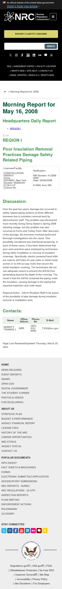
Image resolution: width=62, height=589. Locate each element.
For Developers (12, 402)
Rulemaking (9, 509)
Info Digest (9, 462)
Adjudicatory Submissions (19, 481)
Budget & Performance (17, 418)
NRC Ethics (8, 441)
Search (51, 46)
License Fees (9, 428)
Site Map (44, 574)
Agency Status (11, 446)
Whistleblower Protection (23, 570)
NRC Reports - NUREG (15, 486)
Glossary (7, 513)
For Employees (41, 583)
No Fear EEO (46, 570)
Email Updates (18, 75)
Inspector (25, 574)
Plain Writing (10, 499)
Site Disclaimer (23, 583)
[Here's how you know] (31, 4)
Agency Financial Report (18, 423)
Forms (5, 472)
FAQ (9, 66)
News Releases (11, 369)
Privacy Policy (39, 579)
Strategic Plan (11, 414)
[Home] (27, 17)
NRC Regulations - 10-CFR (18, 490)
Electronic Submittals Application (25, 476)
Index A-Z (34, 75)
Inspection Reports (14, 495)
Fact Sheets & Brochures (18, 467)
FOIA (49, 565)
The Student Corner (15, 393)
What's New (18, 71)
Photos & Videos (12, 397)
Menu (54, 16)
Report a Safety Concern (31, 33)
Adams (5, 379)
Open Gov (7, 383)
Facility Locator (46, 66)
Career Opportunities (16, 437)
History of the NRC (14, 432)
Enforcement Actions (16, 504)
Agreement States (23, 66)
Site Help (32, 71)
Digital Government (14, 388)
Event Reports (11, 374)
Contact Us (46, 71)
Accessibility (23, 579)
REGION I (15, 128)
